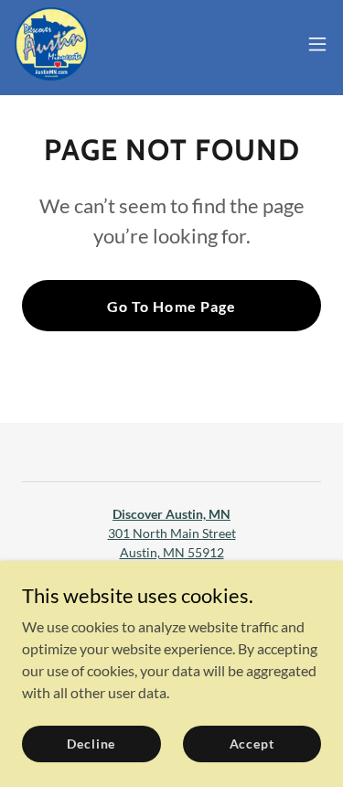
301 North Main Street (172, 533)
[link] (51, 44)
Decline (91, 743)
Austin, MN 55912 (172, 552)
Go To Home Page (171, 306)
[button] (317, 44)
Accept (252, 743)
